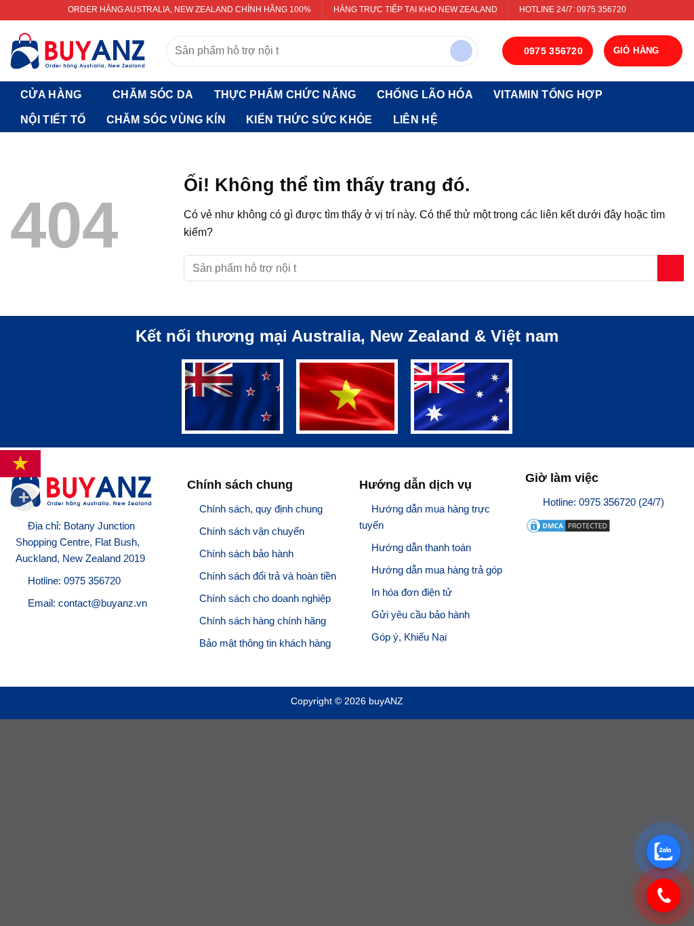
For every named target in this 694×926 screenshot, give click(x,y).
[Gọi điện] (663, 895)
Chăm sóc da (153, 94)
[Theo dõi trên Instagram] (36, 626)
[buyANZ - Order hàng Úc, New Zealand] (78, 51)
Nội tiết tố (53, 119)
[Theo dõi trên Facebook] (18, 626)
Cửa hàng (51, 94)
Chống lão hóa (425, 94)
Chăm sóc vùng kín (166, 119)
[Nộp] (461, 51)
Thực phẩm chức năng (285, 94)
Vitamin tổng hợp (548, 94)
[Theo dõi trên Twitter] (54, 626)
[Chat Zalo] (663, 851)
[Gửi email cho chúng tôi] (71, 626)
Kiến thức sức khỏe (309, 119)
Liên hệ (415, 119)
